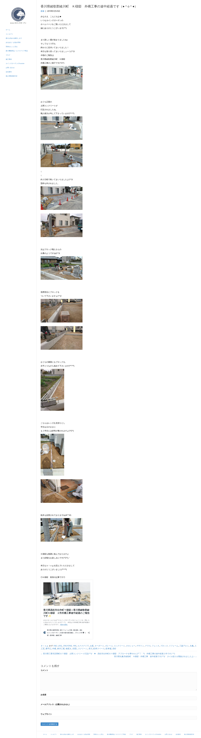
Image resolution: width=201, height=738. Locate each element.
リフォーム (173, 645)
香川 (90, 648)
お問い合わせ (10, 67)
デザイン (140, 645)
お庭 (91, 645)
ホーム (8, 30)
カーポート (99, 645)
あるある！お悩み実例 (13, 42)
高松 (114, 648)
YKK (74, 645)
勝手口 (48, 648)
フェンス (155, 645)
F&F (55, 645)
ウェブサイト (46, 714)
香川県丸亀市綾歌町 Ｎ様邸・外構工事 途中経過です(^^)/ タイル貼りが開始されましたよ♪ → (155, 656)
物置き (68, 648)
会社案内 (9, 72)
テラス (148, 645)
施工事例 (9, 59)
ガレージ (108, 645)
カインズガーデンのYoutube (15, 63)
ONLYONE (67, 645)
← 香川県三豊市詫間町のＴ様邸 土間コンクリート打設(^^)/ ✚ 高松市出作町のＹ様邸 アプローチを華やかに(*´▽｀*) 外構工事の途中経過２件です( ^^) (108, 653)
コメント (44, 670)
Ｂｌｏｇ (44, 645)
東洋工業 (60, 648)
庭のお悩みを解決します (14, 38)
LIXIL (60, 645)
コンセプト (9, 34)
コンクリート (119, 645)
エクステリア (83, 645)
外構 (54, 648)
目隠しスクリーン (79, 648)
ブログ (8, 55)
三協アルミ (184, 645)
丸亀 (191, 645)
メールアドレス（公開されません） (56, 704)
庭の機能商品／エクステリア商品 (17, 51)
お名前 (43, 694)
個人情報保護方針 (11, 76)
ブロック (164, 645)
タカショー (130, 645)
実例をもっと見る (11, 46)
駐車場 (108, 648)
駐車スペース (98, 648)
